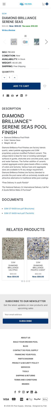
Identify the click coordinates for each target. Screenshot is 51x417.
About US (25, 337)
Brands (25, 384)
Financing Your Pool (25, 354)
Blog (25, 346)
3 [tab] (26, 281)
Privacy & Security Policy (25, 363)
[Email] (8, 95)
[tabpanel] (13, 258)
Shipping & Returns (25, 375)
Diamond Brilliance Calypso (13, 267)
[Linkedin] (21, 95)
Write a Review (8, 30)
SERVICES (25, 367)
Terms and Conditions (25, 380)
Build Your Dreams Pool (25, 342)
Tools (25, 371)
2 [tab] (24, 281)
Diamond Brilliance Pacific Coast (38, 267)
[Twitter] (17, 95)
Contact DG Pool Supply (25, 350)
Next (46, 42)
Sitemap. (28, 406)
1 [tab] (22, 281)
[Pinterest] (26, 95)
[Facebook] (3, 95)
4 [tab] (29, 281)
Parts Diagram (25, 359)
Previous (4, 42)
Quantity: (8, 72)
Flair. (45, 406)
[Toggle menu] (4, 4)
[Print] (12, 95)
